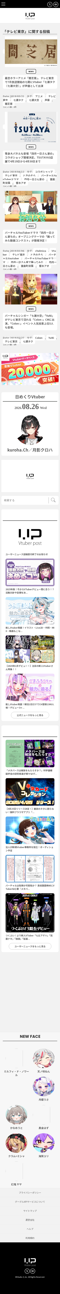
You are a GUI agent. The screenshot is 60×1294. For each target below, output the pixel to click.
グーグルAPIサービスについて (30, 1201)
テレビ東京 (11, 175)
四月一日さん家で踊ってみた (27, 262)
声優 (47, 100)
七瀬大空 (34, 100)
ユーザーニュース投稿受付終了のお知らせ (27, 554)
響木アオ (21, 183)
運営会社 (30, 1219)
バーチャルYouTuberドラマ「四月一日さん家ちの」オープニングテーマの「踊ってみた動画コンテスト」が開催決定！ (30, 236)
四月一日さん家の (34, 179)
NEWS (31, 71)
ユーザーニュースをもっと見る (30, 946)
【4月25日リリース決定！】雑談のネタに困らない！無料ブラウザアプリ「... (30, 810)
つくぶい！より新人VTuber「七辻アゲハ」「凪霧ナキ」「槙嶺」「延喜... (29, 937)
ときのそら (29, 175)
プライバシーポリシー (30, 1192)
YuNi (51, 337)
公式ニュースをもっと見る (30, 715)
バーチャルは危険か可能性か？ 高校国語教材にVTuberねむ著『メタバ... (30, 887)
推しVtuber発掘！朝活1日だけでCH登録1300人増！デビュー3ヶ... (30, 706)
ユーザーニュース (30, 732)
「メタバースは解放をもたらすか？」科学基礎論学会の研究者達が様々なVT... (29, 772)
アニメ (39, 96)
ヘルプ (30, 1229)
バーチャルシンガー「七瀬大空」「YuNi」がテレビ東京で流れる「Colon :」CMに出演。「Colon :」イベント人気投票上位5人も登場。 (29, 321)
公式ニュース (30, 516)
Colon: (39, 337)
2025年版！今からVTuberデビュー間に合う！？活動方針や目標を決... (30, 591)
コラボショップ (44, 171)
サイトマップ (30, 1210)
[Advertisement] (30, 994)
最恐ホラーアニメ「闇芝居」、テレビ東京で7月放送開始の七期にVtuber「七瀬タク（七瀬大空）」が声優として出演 (30, 82)
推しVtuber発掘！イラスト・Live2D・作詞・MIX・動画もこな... (30, 629)
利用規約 (30, 1238)
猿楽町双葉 (27, 266)
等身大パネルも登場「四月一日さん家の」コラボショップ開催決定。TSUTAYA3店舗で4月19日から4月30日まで (29, 157)
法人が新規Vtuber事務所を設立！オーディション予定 (29, 848)
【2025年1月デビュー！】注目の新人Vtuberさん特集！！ (29, 667)
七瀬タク (18, 100)
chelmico (40, 251)
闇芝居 (8, 103)
